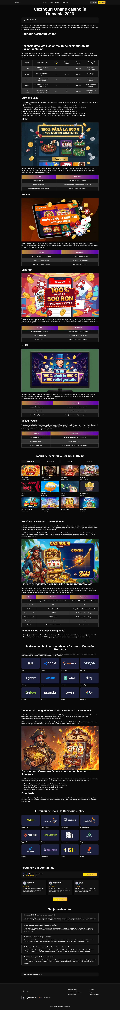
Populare (29, 461)
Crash (68, 461)
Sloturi (88, 461)
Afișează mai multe (60, 899)
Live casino (49, 461)
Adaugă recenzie (90, 874)
